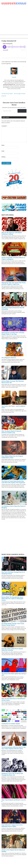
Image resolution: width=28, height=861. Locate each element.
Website (3, 156)
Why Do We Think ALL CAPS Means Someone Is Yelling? (12, 233)
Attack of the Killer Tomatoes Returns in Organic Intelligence (13, 258)
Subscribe (22, 111)
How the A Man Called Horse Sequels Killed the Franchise (12, 649)
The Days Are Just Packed (7, 93)
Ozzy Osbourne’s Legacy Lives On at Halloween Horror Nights (12, 825)
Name (3, 145)
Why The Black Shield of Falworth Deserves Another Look (11, 431)
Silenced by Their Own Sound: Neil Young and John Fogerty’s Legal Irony (13, 283)
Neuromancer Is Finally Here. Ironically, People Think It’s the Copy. (13, 333)
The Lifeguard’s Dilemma (9, 357)
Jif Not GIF (4, 95)
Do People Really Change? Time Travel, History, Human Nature (13, 624)
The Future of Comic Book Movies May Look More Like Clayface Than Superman (13, 481)
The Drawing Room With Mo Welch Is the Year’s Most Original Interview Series (14, 747)
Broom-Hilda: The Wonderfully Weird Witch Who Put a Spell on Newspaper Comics (12, 598)
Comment (4, 126)
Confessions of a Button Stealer (11, 723)
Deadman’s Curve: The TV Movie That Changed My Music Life (12, 774)
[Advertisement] (14, 19)
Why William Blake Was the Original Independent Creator (12, 456)
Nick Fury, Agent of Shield (19, 93)
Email (3, 151)
